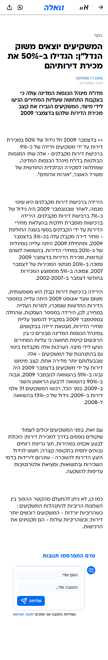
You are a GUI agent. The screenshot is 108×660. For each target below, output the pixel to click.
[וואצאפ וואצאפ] (20, 7)
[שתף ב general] (9, 7)
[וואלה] (54, 7)
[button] (84, 7)
